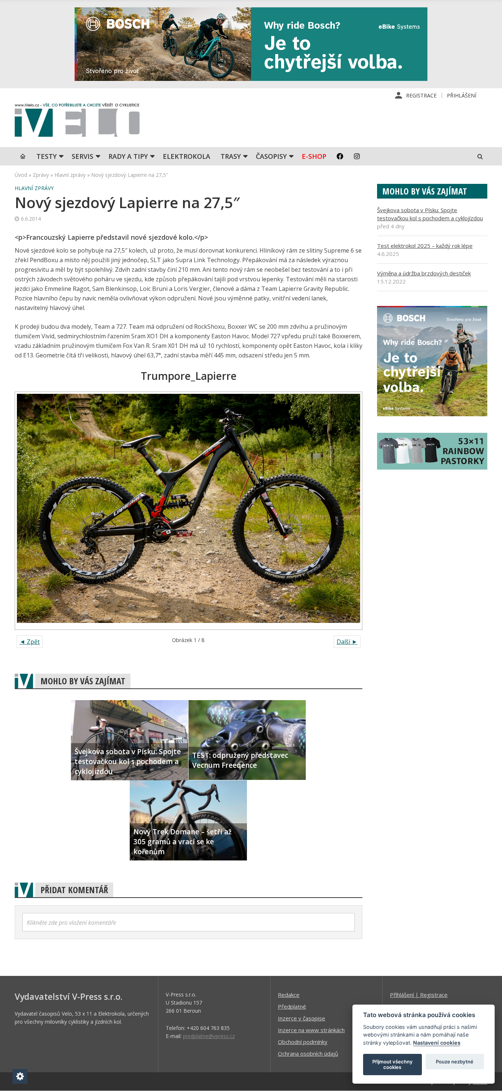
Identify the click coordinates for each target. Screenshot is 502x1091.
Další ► (347, 642)
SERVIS (82, 156)
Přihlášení (461, 95)
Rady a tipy (128, 156)
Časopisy (271, 156)
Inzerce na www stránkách (311, 1030)
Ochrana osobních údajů (308, 1053)
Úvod (21, 174)
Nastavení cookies (436, 1043)
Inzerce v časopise (301, 1018)
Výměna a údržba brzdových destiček (424, 273)
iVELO (77, 121)
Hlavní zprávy (70, 174)
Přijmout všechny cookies (392, 1064)
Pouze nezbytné (454, 1062)
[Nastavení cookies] (19, 1076)
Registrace (421, 95)
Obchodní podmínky (302, 1041)
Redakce (289, 994)
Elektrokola (186, 156)
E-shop (314, 156)
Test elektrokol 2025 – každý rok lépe (425, 245)
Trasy (230, 156)
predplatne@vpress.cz (209, 1036)
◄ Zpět (29, 642)
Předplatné (292, 1006)
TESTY (46, 156)
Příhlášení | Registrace (419, 994)
